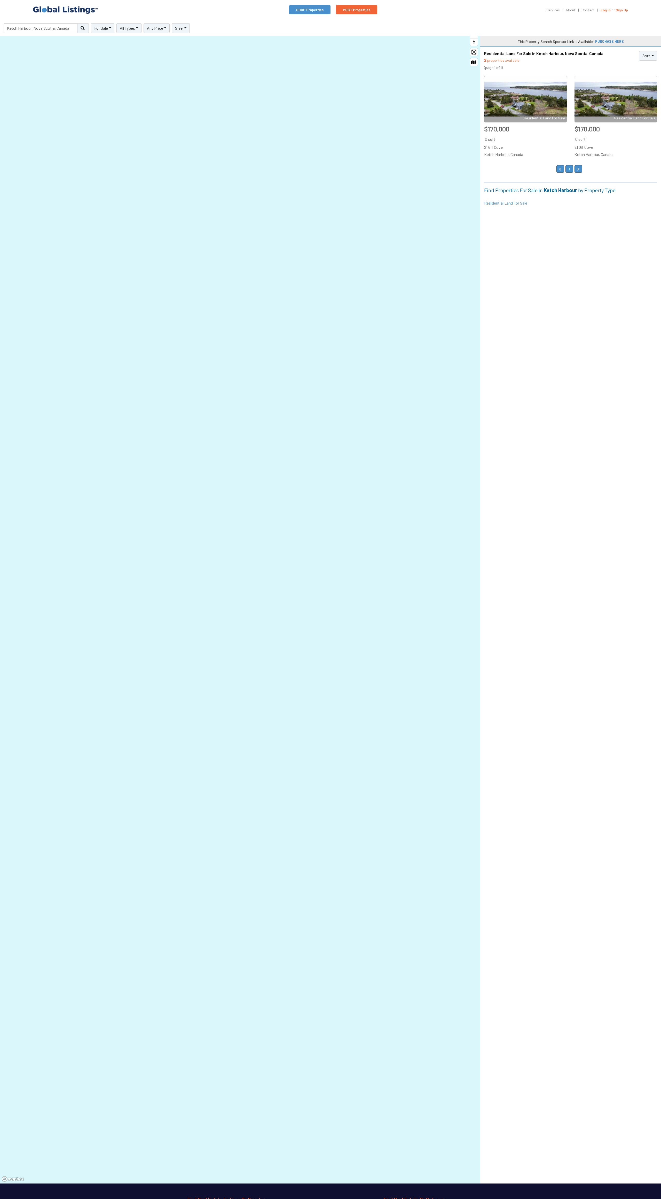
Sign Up (622, 10)
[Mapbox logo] (13, 1179)
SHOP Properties (310, 9)
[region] (240, 602)
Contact (588, 10)
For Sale (101, 28)
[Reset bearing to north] (474, 42)
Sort (646, 55)
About (571, 10)
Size (179, 28)
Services (553, 10)
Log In (606, 10)
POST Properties (356, 9)
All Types (127, 28)
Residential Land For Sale (505, 202)
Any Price (155, 28)
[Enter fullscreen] (474, 52)
